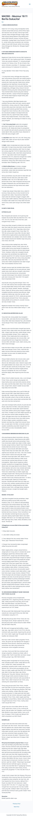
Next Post (16, 806)
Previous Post (16, 803)
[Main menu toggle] (29, 4)
